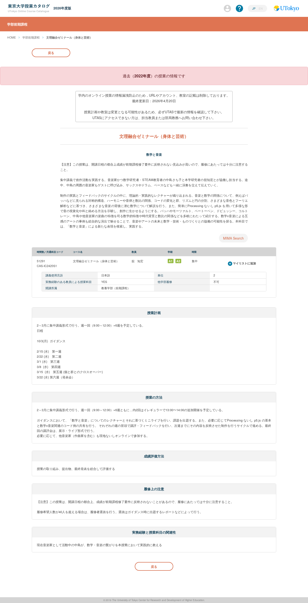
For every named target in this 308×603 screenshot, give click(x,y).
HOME (11, 37)
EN (261, 8)
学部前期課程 (31, 37)
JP (254, 8)
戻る (51, 52)
